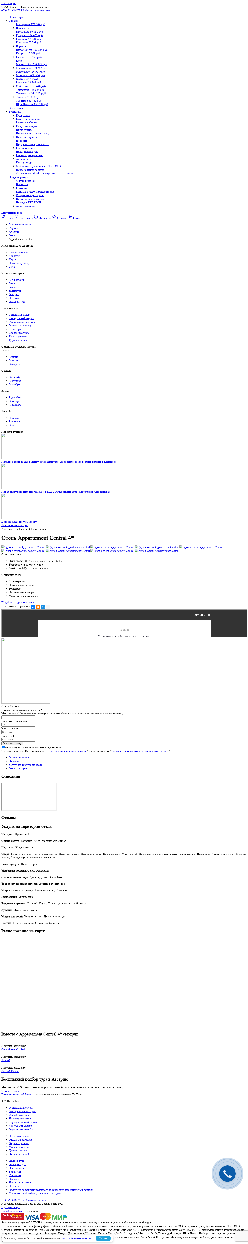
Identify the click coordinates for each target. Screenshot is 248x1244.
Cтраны (13, 20)
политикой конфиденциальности (76, 1238)
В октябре (15, 380)
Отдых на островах (20, 1139)
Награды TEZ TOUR (29, 202)
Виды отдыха (24, 129)
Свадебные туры (19, 332)
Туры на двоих (18, 340)
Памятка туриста (26, 137)
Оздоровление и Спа (21, 1129)
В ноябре (14, 384)
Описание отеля (19, 757)
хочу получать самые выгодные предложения (33, 747)
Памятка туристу (19, 263)
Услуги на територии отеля (25, 764)
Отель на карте (18, 768)
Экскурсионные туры (22, 322)
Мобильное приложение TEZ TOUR (38, 166)
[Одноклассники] (38, 607)
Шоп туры (15, 329)
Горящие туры (25, 162)
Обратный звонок (36, 1200)
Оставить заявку (11, 1091)
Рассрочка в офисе (27, 126)
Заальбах (14, 287)
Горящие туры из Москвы (17, 1094)
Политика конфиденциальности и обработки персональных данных (51, 1189)
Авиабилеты (24, 159)
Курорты (14, 255)
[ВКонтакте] (33, 607)
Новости (21, 140)
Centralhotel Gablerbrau (15, 1049)
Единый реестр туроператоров (35, 191)
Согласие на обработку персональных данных (44, 173)
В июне (13, 356)
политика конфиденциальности (90, 1222)
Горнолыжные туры (21, 325)
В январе (14, 401)
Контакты (22, 188)
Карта (12, 259)
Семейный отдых (19, 314)
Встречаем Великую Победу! (19, 521)
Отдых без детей (19, 1154)
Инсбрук (14, 298)
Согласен (103, 1238)
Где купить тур (10, 1207)
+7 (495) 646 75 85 (12, 10)
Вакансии (22, 184)
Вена (12, 283)
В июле (13, 360)
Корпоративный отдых (23, 1122)
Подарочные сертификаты (32, 144)
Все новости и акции (14, 525)
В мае (12, 425)
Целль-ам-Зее (17, 301)
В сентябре (15, 377)
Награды (14, 1179)
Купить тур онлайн (28, 119)
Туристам (15, 111)
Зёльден (14, 294)
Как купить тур (25, 148)
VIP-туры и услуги (20, 1125)
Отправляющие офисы (30, 195)
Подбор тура (16, 1160)
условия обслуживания (127, 1222)
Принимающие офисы (30, 199)
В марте (14, 418)
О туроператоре (18, 177)
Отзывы (14, 761)
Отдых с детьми (19, 1143)
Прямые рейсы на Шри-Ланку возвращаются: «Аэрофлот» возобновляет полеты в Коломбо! (58, 461)
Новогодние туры (20, 1118)
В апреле (14, 421)
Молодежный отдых (21, 318)
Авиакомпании (25, 206)
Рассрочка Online (26, 122)
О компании (16, 1168)
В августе (15, 364)
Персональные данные (30, 169)
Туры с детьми (18, 336)
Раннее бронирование (29, 155)
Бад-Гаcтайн (16, 279)
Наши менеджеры (27, 151)
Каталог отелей (18, 252)
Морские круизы (19, 1147)
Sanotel (5, 1060)
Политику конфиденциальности (67, 751)
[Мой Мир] (43, 607)
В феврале (15, 404)
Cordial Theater (10, 1071)
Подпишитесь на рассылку (32, 133)
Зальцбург (15, 290)
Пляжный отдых (19, 1136)
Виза (12, 266)
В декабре (15, 397)
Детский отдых (18, 1150)
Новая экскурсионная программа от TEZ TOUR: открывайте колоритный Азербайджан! (56, 491)
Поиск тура (16, 17)
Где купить (23, 115)
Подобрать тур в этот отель (18, 602)
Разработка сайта (12, 1211)
